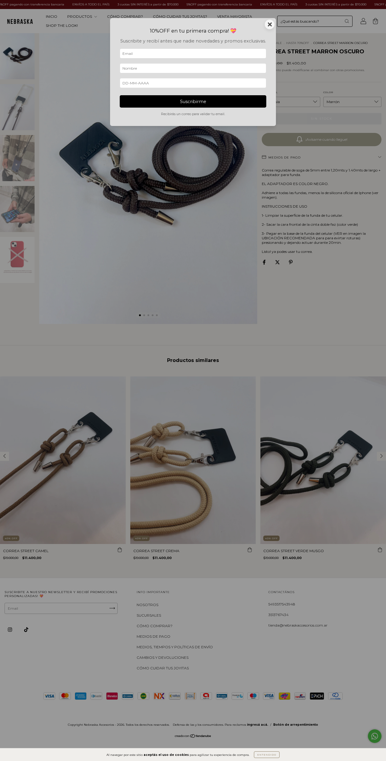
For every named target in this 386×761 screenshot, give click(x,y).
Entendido (266, 754)
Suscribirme (193, 101)
